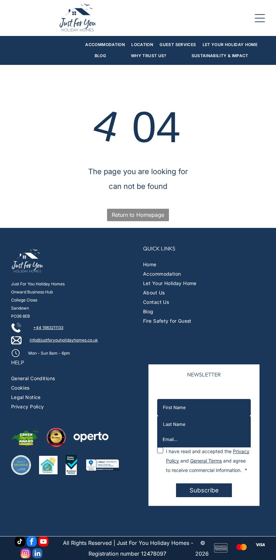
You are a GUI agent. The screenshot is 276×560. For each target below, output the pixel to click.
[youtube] (43, 542)
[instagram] (26, 554)
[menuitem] (105, 44)
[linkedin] (37, 554)
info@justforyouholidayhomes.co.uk (64, 340)
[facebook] (32, 542)
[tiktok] (20, 542)
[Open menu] (260, 18)
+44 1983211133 (48, 327)
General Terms (206, 461)
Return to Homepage (138, 214)
